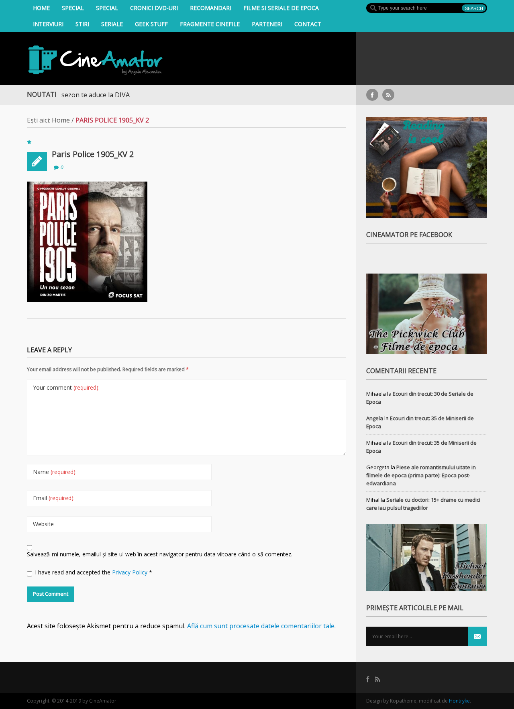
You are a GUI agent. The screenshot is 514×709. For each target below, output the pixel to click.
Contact (307, 24)
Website (43, 524)
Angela (374, 418)
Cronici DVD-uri (154, 8)
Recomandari (210, 8)
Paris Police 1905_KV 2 (93, 154)
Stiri (82, 24)
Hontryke (459, 700)
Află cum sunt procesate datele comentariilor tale (261, 625)
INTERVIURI (48, 24)
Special (73, 8)
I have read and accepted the (93, 572)
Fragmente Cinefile (210, 24)
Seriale (112, 24)
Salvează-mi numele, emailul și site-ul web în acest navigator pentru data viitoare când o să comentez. (159, 554)
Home (41, 8)
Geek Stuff (151, 24)
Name (55, 472)
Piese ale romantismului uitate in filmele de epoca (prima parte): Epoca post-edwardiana (421, 475)
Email (54, 498)
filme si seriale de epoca (281, 8)
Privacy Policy (130, 572)
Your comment (66, 387)
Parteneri (267, 24)
